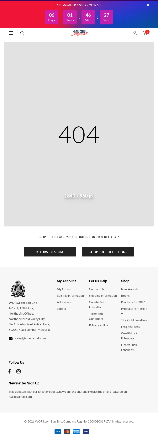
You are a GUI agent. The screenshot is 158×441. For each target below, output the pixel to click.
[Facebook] (9, 371)
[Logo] (79, 33)
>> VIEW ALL (93, 5)
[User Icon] (135, 33)
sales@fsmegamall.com (30, 338)
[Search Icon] (26, 33)
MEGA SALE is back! (71, 5)
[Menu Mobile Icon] (11, 33)
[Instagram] (18, 371)
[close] (148, 5)
